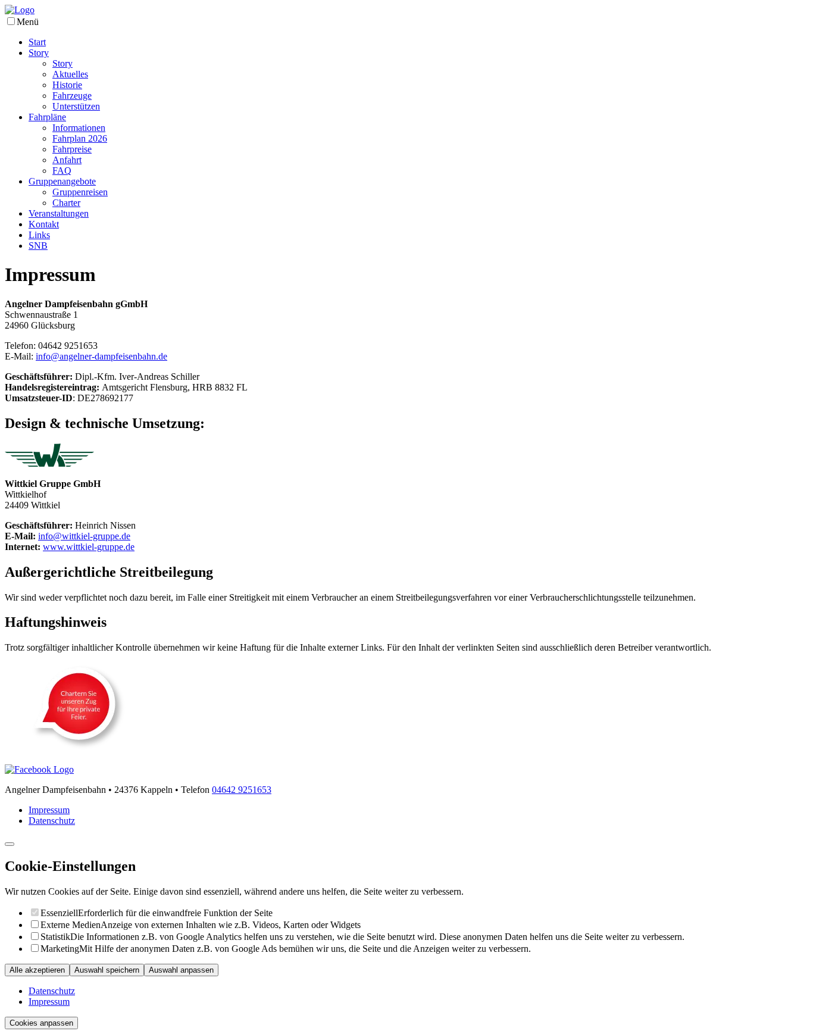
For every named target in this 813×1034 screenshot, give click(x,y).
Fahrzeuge (72, 95)
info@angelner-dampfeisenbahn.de (101, 356)
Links (39, 235)
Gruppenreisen (80, 192)
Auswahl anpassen (181, 970)
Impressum (49, 810)
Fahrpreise (72, 149)
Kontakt (44, 224)
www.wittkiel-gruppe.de (89, 547)
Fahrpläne (47, 117)
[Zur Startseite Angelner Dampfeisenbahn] (20, 10)
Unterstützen (76, 106)
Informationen (78, 128)
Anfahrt (67, 160)
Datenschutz (52, 821)
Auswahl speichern (106, 970)
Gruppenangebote (62, 181)
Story (39, 53)
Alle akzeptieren (37, 970)
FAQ (61, 170)
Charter (66, 203)
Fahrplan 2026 (79, 138)
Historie (67, 85)
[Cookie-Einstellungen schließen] (9, 844)
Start (37, 42)
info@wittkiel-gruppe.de (84, 536)
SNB (38, 245)
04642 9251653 (241, 790)
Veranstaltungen (59, 213)
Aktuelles (70, 74)
